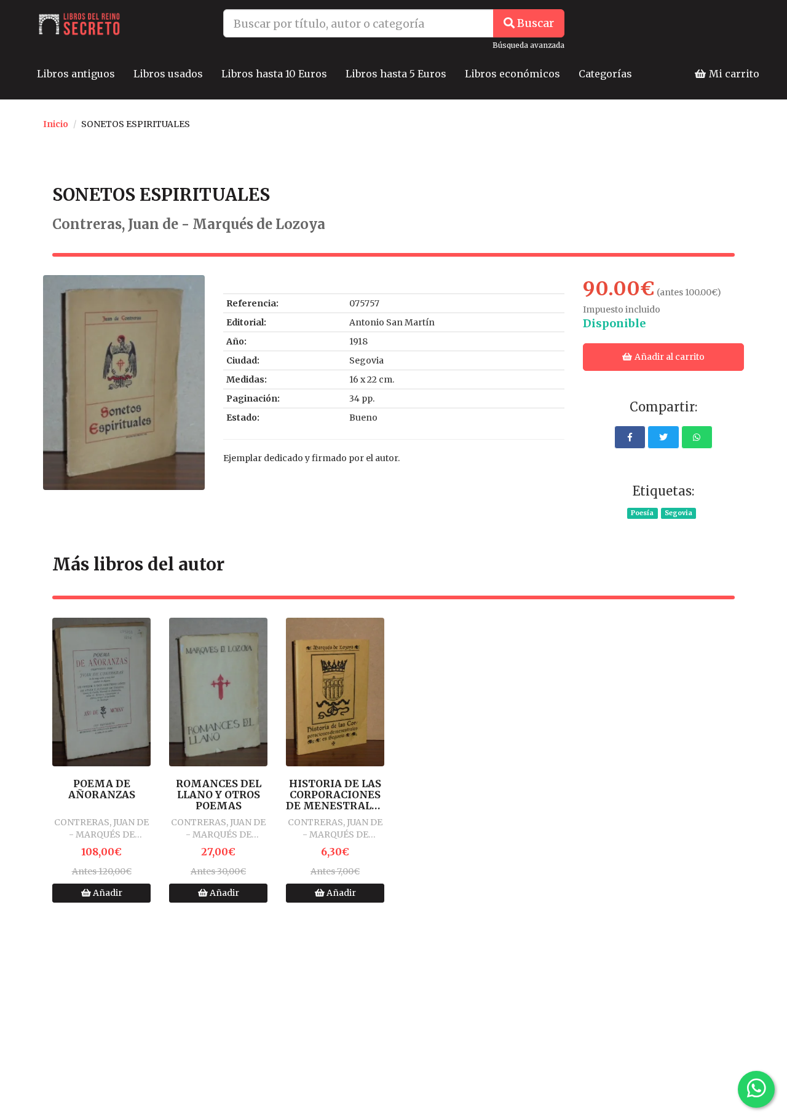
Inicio (55, 124)
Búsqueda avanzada (528, 45)
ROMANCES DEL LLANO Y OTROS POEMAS (218, 795)
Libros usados (168, 74)
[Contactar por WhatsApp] (756, 1089)
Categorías (605, 74)
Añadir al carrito (669, 356)
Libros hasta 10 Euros (274, 74)
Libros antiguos (76, 74)
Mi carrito (732, 74)
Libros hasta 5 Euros (396, 74)
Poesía (642, 513)
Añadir (106, 892)
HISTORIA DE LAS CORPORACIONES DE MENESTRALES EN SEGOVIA (335, 795)
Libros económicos (512, 74)
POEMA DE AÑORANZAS (101, 789)
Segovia (678, 513)
